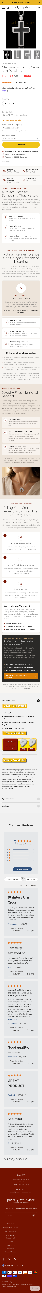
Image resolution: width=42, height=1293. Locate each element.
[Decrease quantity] (5, 103)
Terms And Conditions (9, 1286)
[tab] (7, 54)
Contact (11, 1242)
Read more (12, 1019)
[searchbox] (12, 879)
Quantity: (5, 99)
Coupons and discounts (10, 1247)
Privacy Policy (6, 1284)
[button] (21, 112)
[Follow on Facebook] (3, 1259)
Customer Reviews (10, 1232)
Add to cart (20, 145)
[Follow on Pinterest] (15, 1259)
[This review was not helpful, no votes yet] (32, 931)
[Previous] (2, 2)
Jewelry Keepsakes (9, 63)
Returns (31, 1284)
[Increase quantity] (13, 103)
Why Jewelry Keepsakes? (10, 1236)
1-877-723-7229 (21, 1189)
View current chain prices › (12, 120)
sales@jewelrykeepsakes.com (21, 1192)
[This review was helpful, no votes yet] (27, 931)
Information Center (10, 1228)
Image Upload (10, 1252)
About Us (10, 1224)
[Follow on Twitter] (9, 1259)
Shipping (23, 1284)
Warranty (16, 1284)
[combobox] (29, 885)
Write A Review (22, 869)
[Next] (39, 2)
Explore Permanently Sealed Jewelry (21, 676)
